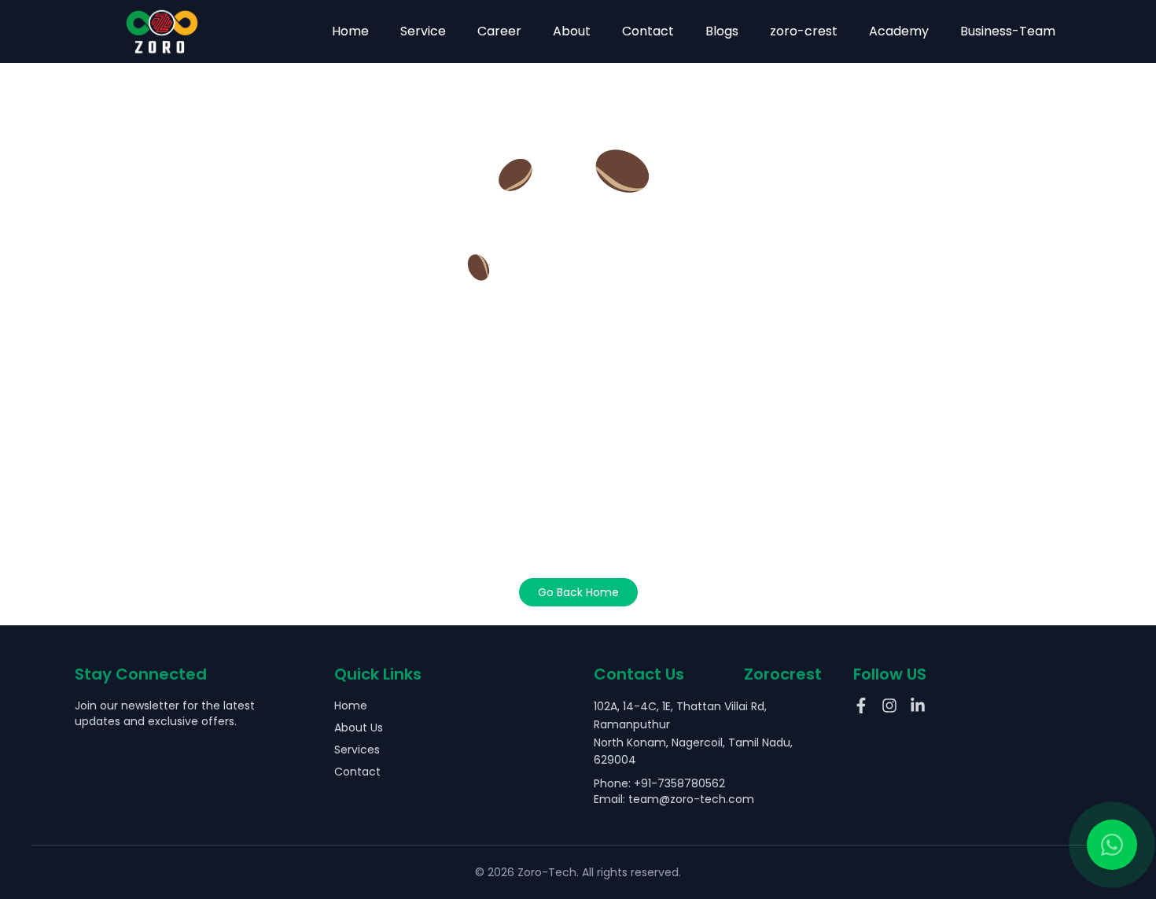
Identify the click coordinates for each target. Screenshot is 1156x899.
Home (350, 31)
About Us (358, 727)
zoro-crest (804, 31)
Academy (899, 31)
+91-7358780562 (679, 783)
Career (499, 31)
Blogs (721, 31)
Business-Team (1007, 31)
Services (357, 749)
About (572, 31)
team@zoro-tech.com (691, 799)
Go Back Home (578, 592)
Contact (648, 31)
